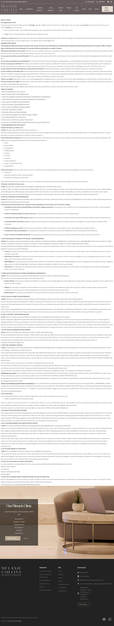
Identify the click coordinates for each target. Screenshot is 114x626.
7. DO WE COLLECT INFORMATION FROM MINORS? (15, 107)
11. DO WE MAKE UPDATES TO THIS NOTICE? (13, 117)
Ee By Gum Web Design (14, 621)
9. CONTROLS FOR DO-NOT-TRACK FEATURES (14, 112)
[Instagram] (111, 2)
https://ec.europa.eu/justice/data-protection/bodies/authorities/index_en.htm (44, 368)
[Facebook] (108, 2)
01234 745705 (101, 1)
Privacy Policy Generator (33, 484)
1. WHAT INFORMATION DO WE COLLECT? (13, 92)
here (50, 482)
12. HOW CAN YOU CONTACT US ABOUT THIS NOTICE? (17, 120)
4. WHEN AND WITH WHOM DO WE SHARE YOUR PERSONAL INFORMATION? (23, 99)
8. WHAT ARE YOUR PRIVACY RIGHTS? (11, 109)
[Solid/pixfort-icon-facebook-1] (104, 619)
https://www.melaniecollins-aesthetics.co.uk (28, 30)
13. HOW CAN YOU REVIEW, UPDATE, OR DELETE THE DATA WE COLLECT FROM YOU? (25, 122)
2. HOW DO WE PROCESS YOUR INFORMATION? (14, 94)
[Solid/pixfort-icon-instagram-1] (110, 619)
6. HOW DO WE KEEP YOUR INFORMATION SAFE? (15, 104)
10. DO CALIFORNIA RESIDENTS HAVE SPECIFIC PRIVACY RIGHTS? (19, 115)
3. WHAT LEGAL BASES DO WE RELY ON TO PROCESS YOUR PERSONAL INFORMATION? (25, 97)
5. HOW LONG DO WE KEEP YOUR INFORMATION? (15, 102)
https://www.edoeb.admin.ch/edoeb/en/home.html (76, 370)
